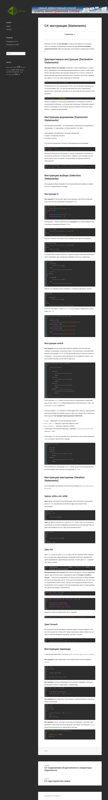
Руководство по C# (12, 41)
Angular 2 (11, 67)
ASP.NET (15, 67)
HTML (7, 69)
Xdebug (13, 74)
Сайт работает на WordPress (52, 796)
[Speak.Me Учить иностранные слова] (70, 9)
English (8, 26)
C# (18, 67)
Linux (10, 69)
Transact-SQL (15, 72)
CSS (21, 67)
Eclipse (23, 67)
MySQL (13, 70)
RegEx (7, 72)
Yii (19, 74)
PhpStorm (21, 69)
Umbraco (21, 72)
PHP (17, 70)
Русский (8, 29)
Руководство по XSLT (12, 44)
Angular (7, 67)
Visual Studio (8, 74)
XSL (16, 74)
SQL (10, 72)
